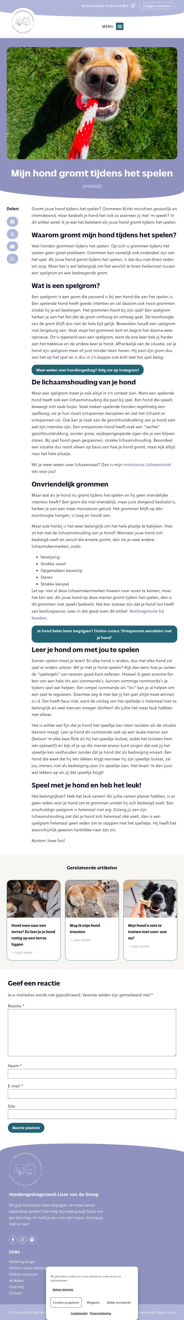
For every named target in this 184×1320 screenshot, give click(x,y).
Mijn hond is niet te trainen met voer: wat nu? (147, 931)
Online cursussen (23, 1274)
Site (11, 1106)
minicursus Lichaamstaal (147, 464)
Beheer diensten (63, 1289)
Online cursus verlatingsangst (34, 1268)
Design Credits (165, 1312)
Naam (15, 1066)
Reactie (16, 1006)
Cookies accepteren (66, 1302)
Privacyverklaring (100, 1313)
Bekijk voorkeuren (119, 1302)
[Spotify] (32, 1240)
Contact (15, 1293)
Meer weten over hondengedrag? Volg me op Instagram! (87, 370)
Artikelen (16, 1280)
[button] (119, 26)
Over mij (16, 1287)
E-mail (15, 1086)
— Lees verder (22, 952)
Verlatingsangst (22, 1261)
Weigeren (93, 1302)
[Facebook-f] (13, 1240)
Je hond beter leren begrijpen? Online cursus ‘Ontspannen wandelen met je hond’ (104, 634)
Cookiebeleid (79, 1313)
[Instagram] (22, 1240)
